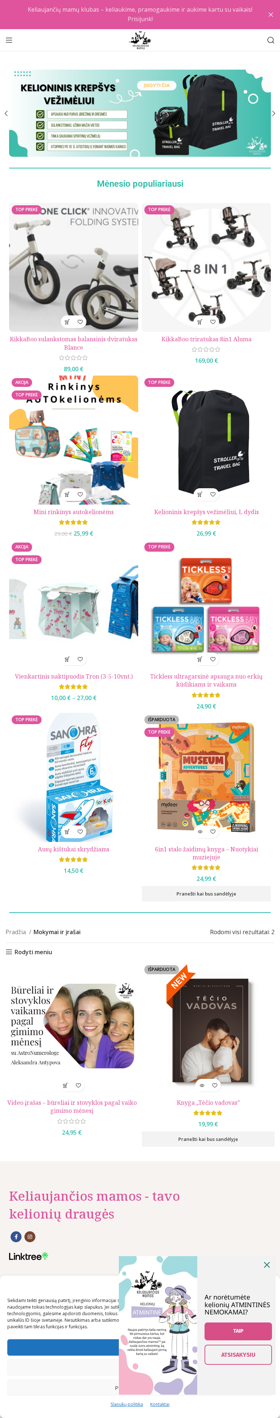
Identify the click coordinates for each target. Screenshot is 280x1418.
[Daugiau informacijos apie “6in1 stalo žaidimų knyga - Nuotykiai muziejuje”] (200, 831)
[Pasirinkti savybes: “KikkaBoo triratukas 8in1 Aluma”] (200, 321)
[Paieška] (271, 40)
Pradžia (16, 932)
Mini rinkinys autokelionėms (74, 512)
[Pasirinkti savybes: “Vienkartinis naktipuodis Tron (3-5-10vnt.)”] (67, 659)
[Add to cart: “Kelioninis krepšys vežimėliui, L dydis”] (200, 494)
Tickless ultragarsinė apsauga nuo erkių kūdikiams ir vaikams (206, 680)
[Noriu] (80, 321)
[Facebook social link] (16, 1236)
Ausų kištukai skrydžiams (73, 849)
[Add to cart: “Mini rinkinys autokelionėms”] (67, 494)
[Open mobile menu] (9, 40)
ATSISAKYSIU (238, 1354)
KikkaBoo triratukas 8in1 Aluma (207, 339)
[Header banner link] (129, 14)
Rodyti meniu (33, 951)
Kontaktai (160, 1404)
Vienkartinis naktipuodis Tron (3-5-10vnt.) (74, 676)
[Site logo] (140, 39)
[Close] (267, 1265)
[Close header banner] (271, 14)
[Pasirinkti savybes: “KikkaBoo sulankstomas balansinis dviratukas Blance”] (67, 321)
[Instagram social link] (29, 1236)
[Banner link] (140, 113)
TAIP (238, 1331)
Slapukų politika (126, 1404)
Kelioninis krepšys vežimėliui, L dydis (206, 512)
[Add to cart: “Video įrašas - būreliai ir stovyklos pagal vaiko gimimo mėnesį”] (65, 1085)
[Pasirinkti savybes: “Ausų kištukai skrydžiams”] (67, 831)
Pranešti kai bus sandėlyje (206, 893)
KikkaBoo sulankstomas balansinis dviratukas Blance (73, 343)
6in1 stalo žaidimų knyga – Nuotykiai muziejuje (206, 853)
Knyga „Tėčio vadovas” (208, 1103)
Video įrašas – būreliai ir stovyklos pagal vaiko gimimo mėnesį (72, 1107)
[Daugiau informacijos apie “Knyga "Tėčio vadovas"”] (201, 1085)
